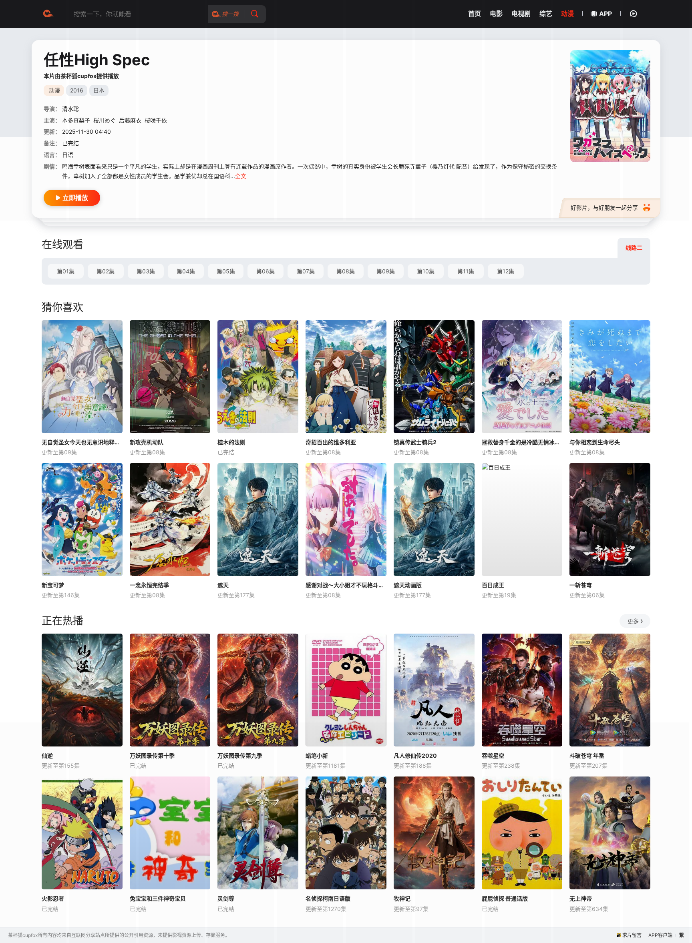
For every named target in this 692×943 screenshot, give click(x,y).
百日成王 (493, 585)
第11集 (465, 271)
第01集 (65, 271)
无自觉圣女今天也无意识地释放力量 (82, 442)
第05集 (226, 271)
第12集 (505, 271)
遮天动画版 (408, 585)
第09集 (385, 271)
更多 (633, 621)
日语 (67, 154)
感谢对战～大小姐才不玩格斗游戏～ (346, 585)
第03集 (146, 271)
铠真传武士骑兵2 (415, 442)
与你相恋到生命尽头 (594, 442)
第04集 (186, 271)
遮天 (223, 585)
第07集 (306, 271)
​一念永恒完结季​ (149, 585)
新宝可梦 (53, 585)
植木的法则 (231, 442)
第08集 (345, 271)
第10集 (426, 271)
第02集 (106, 271)
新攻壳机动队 (146, 442)
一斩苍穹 (580, 585)
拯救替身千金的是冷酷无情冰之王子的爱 (522, 442)
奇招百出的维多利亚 (331, 442)
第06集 (265, 271)
